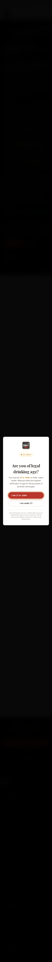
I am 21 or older (19, 495)
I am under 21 (26, 503)
